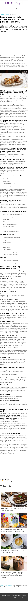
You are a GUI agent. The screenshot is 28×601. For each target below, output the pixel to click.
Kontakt (4, 595)
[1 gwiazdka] (1, 481)
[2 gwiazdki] (2, 481)
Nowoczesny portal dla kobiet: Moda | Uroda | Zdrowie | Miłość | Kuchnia (14, 598)
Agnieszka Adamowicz (5, 14)
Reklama (8, 595)
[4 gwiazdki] (5, 481)
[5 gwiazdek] (7, 481)
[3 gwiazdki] (4, 481)
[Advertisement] (14, 43)
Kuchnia (10, 585)
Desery (2, 588)
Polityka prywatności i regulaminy (19, 595)
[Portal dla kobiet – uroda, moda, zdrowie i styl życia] (14, 3)
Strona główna (3, 585)
